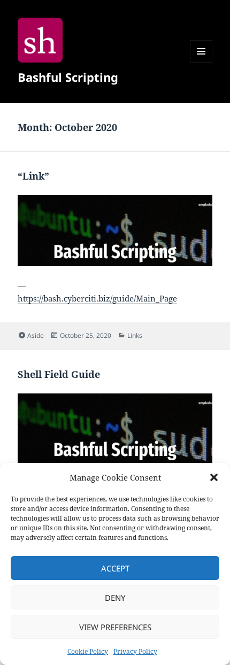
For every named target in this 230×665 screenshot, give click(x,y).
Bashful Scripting (68, 77)
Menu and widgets (201, 62)
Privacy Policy (135, 651)
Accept (115, 568)
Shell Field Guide (59, 374)
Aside (35, 335)
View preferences (115, 627)
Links (134, 335)
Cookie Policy (87, 651)
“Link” (33, 175)
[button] (214, 477)
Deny (115, 597)
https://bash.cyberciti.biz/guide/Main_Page (97, 298)
